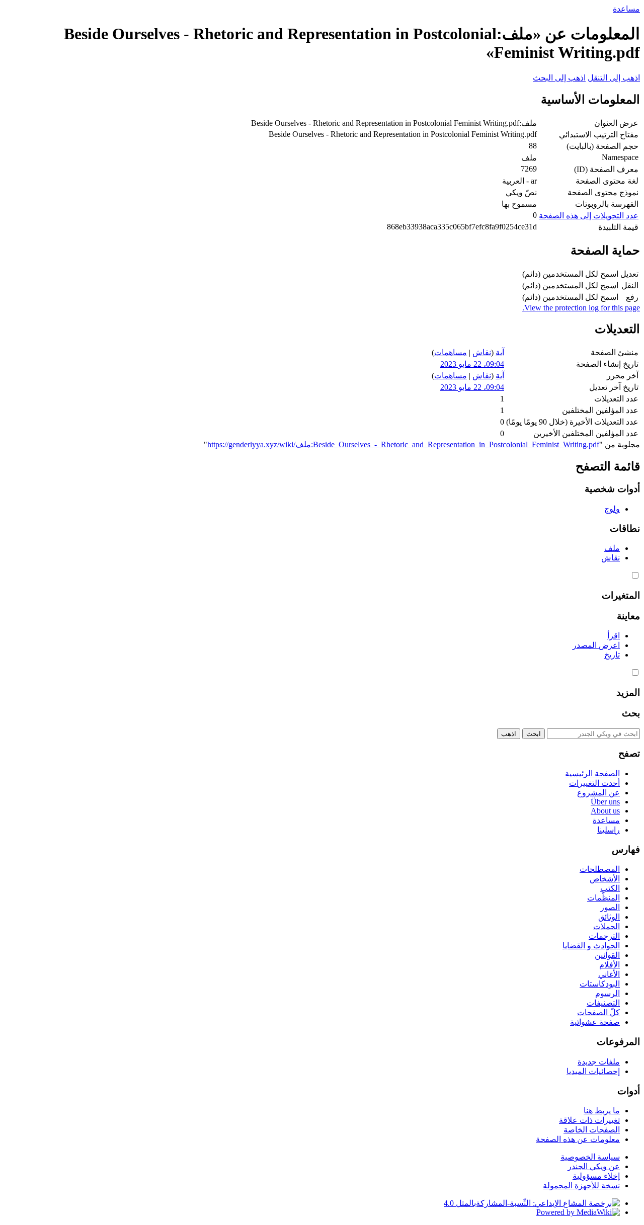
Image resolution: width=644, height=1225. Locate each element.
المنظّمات (603, 897)
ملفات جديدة (599, 1061)
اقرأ (613, 635)
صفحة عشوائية (595, 1022)
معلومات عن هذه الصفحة (578, 1139)
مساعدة (626, 9)
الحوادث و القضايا (591, 945)
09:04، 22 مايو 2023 (472, 364)
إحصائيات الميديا (593, 1071)
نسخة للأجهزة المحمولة (581, 1185)
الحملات (606, 926)
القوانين (607, 955)
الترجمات (604, 936)
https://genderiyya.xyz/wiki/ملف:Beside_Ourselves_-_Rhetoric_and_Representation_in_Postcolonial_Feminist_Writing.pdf (403, 444)
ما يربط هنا (602, 1110)
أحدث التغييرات (594, 783)
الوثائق (609, 917)
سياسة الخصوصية (590, 1157)
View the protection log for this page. (581, 307)
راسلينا (608, 830)
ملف (612, 548)
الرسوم (607, 993)
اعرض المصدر (596, 645)
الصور (610, 907)
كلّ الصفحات (598, 1012)
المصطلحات (600, 869)
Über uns (605, 801)
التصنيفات (603, 1003)
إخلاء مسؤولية (596, 1176)
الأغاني (609, 974)
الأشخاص (605, 878)
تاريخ (612, 654)
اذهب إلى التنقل (614, 77)
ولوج (612, 509)
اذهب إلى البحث (559, 77)
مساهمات (450, 352)
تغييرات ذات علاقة (589, 1120)
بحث (631, 713)
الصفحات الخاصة (592, 1129)
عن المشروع (598, 792)
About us (605, 810)
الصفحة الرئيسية (592, 773)
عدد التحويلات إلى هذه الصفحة (588, 215)
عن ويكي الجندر (594, 1166)
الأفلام (609, 964)
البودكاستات (600, 983)
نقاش (481, 352)
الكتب (610, 888)
